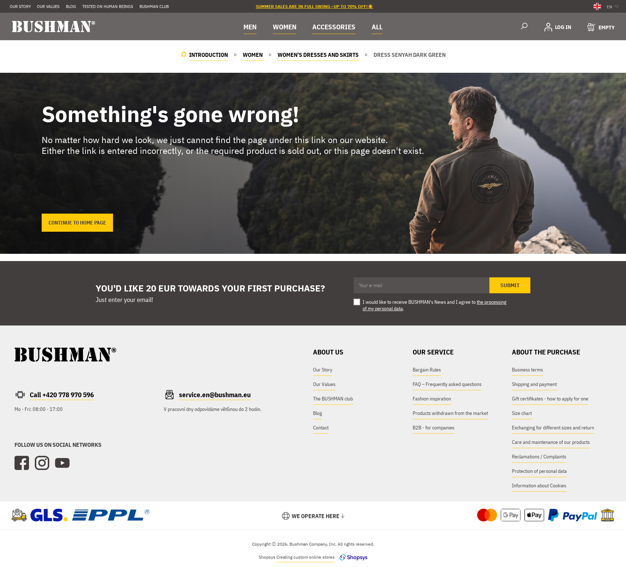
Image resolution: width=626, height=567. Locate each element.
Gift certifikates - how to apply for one (550, 398)
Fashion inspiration (432, 398)
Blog (317, 413)
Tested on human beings (107, 6)
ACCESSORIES (333, 26)
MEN (249, 26)
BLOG (71, 6)
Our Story (20, 6)
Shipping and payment (534, 384)
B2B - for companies (433, 427)
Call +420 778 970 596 (62, 395)
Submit (509, 285)
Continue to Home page (77, 222)
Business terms (527, 369)
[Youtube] (62, 463)
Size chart (522, 413)
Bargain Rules (427, 369)
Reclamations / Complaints (539, 456)
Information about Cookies (539, 485)
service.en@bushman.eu (215, 395)
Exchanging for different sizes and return (553, 427)
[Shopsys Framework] (351, 557)
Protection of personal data (539, 471)
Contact (321, 427)
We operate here (315, 516)
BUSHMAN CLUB (154, 6)
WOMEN (284, 26)
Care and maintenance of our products (551, 442)
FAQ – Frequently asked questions (447, 384)
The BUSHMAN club (333, 398)
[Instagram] (42, 463)
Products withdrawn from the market (450, 413)
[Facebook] (21, 463)
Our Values (48, 6)
